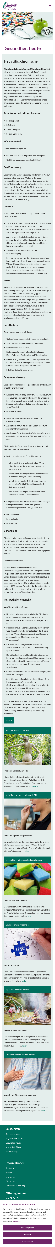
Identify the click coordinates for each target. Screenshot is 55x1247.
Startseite (10, 1168)
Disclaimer (10, 1181)
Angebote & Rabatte (14, 1138)
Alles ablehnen (27, 1241)
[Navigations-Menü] (50, 6)
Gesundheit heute (13, 1143)
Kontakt (9, 1172)
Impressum (10, 1177)
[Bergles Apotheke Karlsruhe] (9, 6)
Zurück (9, 720)
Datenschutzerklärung (15, 1185)
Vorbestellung (12, 1151)
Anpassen (27, 1234)
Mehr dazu (17, 1221)
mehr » (35, 786)
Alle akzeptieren (27, 1228)
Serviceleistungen (13, 1134)
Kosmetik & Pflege (13, 1147)
